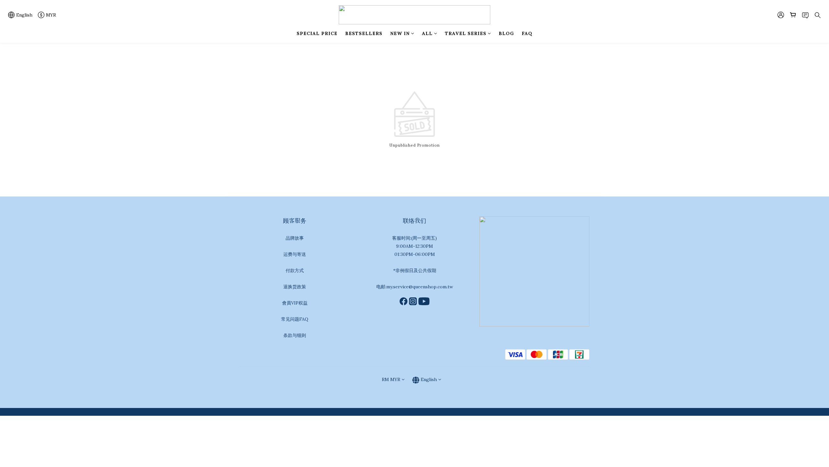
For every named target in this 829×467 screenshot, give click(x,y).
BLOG (506, 33)
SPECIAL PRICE (317, 33)
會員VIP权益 (295, 303)
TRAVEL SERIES (465, 33)
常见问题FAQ (294, 319)
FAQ (527, 33)
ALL (427, 33)
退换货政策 (294, 287)
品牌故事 (295, 238)
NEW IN (400, 33)
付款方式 (295, 270)
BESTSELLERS (363, 33)
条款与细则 (294, 335)
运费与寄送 (294, 254)
